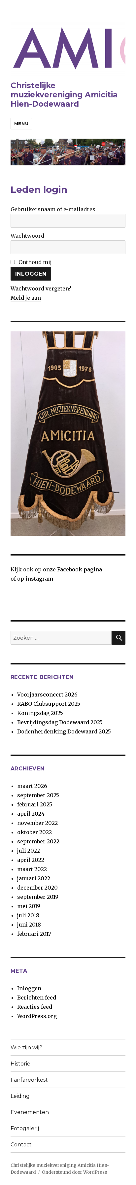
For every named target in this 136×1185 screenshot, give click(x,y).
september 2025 (38, 795)
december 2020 (37, 887)
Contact (21, 1144)
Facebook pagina (79, 569)
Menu (21, 123)
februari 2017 (34, 934)
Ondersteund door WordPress (74, 1172)
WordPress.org (37, 1016)
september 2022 (38, 841)
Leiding (20, 1096)
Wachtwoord (27, 235)
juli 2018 (28, 915)
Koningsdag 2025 (40, 713)
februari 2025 (34, 804)
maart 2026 (32, 786)
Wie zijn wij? (26, 1047)
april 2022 (30, 860)
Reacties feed (34, 1006)
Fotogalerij (25, 1128)
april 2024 (31, 813)
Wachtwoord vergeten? (41, 288)
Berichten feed (36, 997)
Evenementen (30, 1112)
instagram (39, 578)
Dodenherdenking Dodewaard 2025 (64, 731)
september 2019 (37, 897)
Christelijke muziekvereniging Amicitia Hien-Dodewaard (64, 95)
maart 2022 (32, 869)
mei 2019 (28, 906)
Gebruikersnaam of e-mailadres (53, 209)
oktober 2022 (34, 832)
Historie (20, 1064)
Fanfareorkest (29, 1080)
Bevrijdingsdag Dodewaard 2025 (60, 722)
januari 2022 (33, 878)
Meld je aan (26, 297)
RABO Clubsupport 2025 (48, 703)
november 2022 (37, 823)
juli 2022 (28, 850)
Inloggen (29, 988)
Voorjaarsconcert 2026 (47, 694)
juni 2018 (29, 924)
